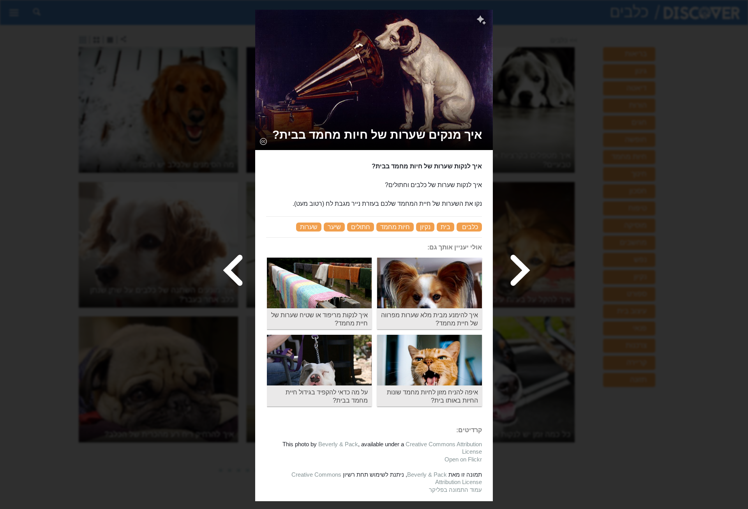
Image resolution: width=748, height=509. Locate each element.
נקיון (425, 227)
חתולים (360, 227)
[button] (377, 134)
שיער (334, 227)
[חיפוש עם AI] (481, 21)
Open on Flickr (463, 459)
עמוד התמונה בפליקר (455, 489)
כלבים (470, 227)
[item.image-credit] (263, 141)
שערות (309, 227)
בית (445, 227)
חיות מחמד (395, 227)
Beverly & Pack (338, 444)
